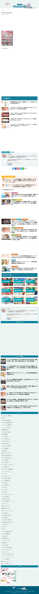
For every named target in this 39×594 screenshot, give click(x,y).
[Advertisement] (19, 23)
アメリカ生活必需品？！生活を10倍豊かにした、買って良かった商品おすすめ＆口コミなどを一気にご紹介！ (24, 180)
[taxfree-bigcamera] (21, 169)
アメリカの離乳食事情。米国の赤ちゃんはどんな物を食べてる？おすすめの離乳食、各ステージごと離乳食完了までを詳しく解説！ (24, 238)
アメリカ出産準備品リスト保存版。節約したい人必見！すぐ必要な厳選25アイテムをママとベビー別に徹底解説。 (24, 203)
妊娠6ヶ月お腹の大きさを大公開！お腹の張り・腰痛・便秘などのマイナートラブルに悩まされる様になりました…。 (24, 196)
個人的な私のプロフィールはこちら (14, 162)
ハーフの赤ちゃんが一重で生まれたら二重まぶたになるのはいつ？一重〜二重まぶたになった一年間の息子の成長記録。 (24, 231)
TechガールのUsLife (19, 5)
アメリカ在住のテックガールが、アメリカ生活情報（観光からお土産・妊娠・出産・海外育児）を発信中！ (19, 591)
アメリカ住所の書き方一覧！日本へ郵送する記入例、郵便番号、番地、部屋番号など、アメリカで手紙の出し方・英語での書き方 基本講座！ (22, 367)
